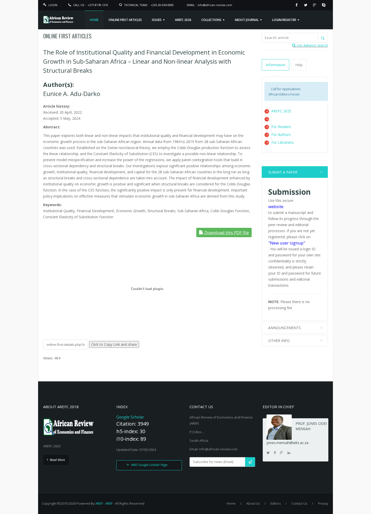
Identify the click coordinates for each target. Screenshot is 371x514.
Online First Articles (67, 36)
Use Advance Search (312, 45)
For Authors (281, 134)
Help (299, 64)
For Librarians (282, 142)
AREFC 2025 (281, 111)
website (275, 206)
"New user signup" (286, 243)
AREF (99, 503)
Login (52, 5)
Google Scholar (130, 417)
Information (275, 64)
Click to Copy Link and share (114, 344)
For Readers (281, 126)
